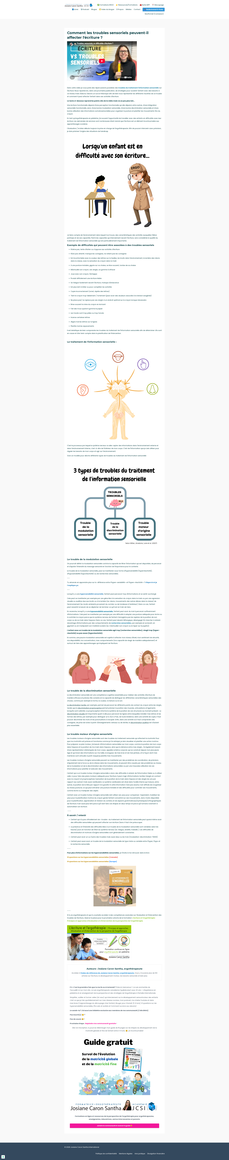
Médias (128, 9)
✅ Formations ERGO (105, 5)
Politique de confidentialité (106, 1153)
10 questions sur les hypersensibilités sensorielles (92, 857)
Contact (137, 9)
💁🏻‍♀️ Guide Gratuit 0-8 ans (153, 9)
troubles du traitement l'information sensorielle (138, 88)
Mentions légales (125, 1153)
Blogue (94, 9)
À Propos (120, 9)
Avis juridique (140, 1153)
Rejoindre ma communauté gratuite (100, 1023)
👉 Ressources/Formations (126, 5)
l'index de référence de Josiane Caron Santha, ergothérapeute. (107, 973)
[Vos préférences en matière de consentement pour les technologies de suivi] (3, 1157)
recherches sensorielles (121, 623)
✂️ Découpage (158, 5)
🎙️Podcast (85, 9)
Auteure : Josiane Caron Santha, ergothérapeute (114, 968)
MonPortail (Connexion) (154, 14)
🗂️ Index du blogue (106, 9)
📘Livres (75, 9)
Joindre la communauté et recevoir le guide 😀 (114, 1126)
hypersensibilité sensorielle (91, 594)
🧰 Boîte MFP (145, 5)
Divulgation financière (156, 1153)
